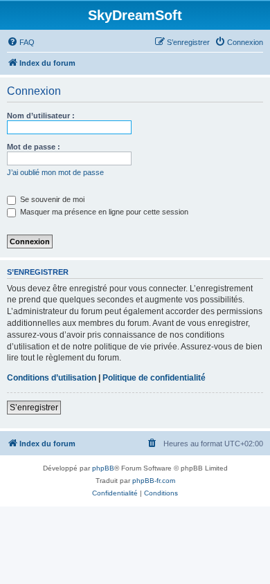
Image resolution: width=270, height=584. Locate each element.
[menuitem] (21, 42)
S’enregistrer (34, 407)
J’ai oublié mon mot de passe (55, 172)
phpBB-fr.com (153, 480)
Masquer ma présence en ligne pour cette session (103, 212)
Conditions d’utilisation (51, 378)
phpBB (103, 468)
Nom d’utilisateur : (41, 115)
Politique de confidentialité (154, 378)
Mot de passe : (33, 147)
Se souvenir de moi (51, 199)
